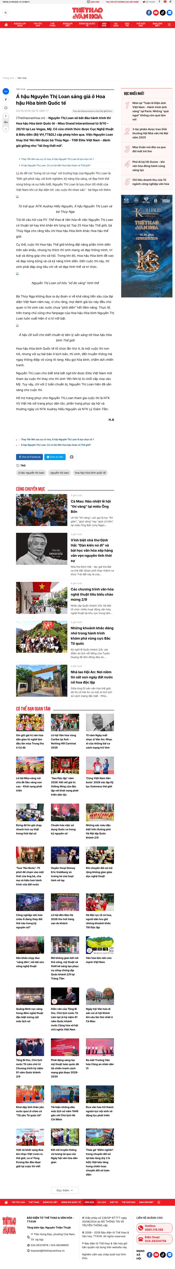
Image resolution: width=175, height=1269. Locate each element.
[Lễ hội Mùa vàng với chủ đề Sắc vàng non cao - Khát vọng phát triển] (30, 765)
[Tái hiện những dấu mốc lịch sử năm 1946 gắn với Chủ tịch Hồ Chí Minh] (65, 1094)
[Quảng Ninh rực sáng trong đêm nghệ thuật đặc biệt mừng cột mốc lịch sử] (30, 996)
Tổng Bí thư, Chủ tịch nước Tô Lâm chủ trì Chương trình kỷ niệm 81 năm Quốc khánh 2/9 (29, 1068)
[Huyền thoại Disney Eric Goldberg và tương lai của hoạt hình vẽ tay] (65, 855)
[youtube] (156, 13)
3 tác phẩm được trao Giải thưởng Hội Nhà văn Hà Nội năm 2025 (150, 133)
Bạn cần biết (157, 24)
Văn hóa (104, 24)
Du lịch (115, 24)
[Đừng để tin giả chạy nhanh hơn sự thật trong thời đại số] (30, 812)
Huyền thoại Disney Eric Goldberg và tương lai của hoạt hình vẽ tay (63, 874)
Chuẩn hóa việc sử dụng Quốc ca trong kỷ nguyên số (63, 829)
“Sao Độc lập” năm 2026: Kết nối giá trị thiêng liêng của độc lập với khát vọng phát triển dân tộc (64, 786)
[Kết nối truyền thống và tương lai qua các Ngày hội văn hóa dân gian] (65, 1137)
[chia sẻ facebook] (6, 99)
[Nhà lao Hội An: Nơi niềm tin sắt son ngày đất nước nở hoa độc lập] (41, 681)
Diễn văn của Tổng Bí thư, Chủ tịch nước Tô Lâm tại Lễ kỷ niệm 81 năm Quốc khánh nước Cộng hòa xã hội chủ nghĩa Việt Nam (64, 1019)
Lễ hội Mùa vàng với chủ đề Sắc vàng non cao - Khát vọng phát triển (29, 784)
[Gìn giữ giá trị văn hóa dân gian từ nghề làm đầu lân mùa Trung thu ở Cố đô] (30, 722)
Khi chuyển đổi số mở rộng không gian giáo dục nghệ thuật (99, 872)
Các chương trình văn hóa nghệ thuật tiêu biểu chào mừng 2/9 (92, 594)
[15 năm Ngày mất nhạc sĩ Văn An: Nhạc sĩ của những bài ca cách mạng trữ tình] (100, 722)
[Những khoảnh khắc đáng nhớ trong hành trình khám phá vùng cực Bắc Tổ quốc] (41, 637)
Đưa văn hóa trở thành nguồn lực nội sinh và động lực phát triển (100, 1111)
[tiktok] (163, 13)
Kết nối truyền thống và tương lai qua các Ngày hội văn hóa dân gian (64, 1156)
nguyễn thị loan (59, 472)
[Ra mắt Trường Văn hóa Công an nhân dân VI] (100, 1047)
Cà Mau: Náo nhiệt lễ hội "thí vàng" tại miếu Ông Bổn (91, 506)
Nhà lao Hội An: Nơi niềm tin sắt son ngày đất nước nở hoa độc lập (92, 677)
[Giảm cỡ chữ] (5, 129)
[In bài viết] (6, 108)
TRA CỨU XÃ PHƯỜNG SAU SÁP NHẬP (122, 2)
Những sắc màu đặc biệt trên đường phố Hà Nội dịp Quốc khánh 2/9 (98, 831)
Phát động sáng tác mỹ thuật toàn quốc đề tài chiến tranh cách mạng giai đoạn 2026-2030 (65, 1068)
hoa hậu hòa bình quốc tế (90, 472)
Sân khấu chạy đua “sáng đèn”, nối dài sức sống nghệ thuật (30, 962)
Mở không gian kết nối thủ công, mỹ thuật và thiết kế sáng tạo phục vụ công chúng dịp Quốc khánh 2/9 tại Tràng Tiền (65, 968)
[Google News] (92, 112)
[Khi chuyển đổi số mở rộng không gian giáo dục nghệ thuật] (100, 855)
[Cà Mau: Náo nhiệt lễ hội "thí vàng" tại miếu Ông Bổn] (41, 510)
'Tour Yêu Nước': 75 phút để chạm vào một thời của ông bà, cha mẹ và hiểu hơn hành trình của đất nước (30, 876)
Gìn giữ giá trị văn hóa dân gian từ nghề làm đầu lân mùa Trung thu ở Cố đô (30, 741)
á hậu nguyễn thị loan (31, 472)
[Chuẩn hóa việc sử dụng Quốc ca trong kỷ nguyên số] (65, 812)
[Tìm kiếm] (6, 13)
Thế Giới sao (140, 24)
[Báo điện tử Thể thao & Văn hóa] (87, 13)
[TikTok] (171, 2)
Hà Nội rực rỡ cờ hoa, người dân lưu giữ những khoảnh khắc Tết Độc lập (99, 921)
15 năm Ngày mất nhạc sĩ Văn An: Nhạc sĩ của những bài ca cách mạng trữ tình (99, 741)
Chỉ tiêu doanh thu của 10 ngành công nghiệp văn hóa (150, 182)
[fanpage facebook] (149, 13)
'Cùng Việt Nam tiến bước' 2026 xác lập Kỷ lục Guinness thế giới (100, 782)
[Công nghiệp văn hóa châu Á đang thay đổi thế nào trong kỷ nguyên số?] (30, 902)
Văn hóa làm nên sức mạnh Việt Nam (99, 960)
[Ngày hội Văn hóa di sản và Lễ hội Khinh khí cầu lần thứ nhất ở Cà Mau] (100, 996)
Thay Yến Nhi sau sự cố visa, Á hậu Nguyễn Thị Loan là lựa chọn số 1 (57, 159)
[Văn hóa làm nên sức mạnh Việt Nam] (100, 945)
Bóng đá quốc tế (87, 24)
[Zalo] (169, 13)
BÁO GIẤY (95, 2)
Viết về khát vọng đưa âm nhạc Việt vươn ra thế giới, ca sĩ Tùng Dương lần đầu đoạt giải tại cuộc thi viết (29, 1158)
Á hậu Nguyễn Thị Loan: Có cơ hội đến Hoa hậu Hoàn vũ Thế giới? (55, 165)
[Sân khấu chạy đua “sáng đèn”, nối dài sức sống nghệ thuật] (30, 945)
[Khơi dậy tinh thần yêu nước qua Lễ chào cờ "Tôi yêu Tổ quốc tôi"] (30, 1094)
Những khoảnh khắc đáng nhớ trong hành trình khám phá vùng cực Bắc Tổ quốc (92, 636)
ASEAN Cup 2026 (20, 24)
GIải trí (127, 24)
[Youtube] (165, 2)
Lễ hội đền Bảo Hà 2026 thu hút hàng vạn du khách (62, 919)
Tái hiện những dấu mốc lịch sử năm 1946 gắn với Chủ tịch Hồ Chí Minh (64, 1113)
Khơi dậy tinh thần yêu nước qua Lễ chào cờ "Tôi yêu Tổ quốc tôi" (30, 1111)
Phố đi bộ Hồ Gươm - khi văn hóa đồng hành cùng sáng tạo (148, 166)
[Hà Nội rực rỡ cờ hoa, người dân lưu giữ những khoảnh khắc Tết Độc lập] (100, 902)
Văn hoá (21, 78)
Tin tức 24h (37, 24)
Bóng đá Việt (68, 24)
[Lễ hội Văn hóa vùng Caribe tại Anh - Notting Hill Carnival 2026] (65, 722)
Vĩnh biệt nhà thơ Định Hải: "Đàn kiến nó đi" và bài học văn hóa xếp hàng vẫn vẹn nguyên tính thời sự (92, 550)
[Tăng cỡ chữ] (5, 116)
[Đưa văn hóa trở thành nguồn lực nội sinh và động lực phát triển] (100, 1094)
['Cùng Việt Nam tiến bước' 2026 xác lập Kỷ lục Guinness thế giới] (100, 765)
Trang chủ (8, 78)
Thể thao (52, 24)
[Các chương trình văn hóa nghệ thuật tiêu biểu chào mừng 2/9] (41, 598)
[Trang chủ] (6, 24)
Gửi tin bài (150, 2)
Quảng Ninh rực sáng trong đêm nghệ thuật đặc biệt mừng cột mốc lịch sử (29, 1015)
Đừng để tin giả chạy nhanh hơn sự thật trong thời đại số (29, 829)
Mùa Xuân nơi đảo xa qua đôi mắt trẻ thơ (149, 149)
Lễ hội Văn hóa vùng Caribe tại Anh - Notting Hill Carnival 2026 (63, 741)
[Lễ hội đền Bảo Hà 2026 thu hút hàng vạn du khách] (65, 902)
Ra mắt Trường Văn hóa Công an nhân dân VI (100, 1064)
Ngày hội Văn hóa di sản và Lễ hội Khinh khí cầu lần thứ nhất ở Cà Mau (99, 1015)
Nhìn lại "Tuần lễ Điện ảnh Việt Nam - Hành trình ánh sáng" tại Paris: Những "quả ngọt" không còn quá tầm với (150, 111)
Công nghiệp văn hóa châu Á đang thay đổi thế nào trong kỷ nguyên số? (29, 921)
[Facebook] (159, 2)
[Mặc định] (6, 122)
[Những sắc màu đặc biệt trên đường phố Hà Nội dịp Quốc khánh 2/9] (100, 812)
